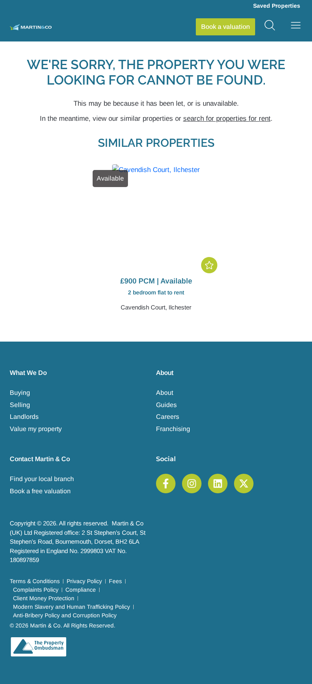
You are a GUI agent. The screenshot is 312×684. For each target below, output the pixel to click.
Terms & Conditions (35, 581)
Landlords (24, 416)
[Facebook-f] (166, 483)
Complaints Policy (35, 589)
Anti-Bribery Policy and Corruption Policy (65, 615)
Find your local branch (42, 478)
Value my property (36, 428)
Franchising (173, 428)
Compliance (80, 589)
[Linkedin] (218, 483)
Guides (166, 404)
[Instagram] (192, 483)
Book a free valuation (40, 491)
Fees (115, 581)
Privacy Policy (84, 581)
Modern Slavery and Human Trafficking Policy (71, 606)
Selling (20, 404)
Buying (20, 392)
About (164, 392)
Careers (167, 416)
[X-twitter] (244, 483)
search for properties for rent (227, 118)
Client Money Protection (43, 598)
